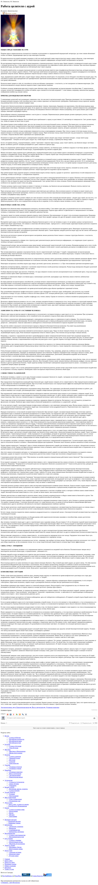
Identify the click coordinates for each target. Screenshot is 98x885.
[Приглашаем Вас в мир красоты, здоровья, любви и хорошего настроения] (37, 876)
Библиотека (8, 825)
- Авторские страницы (15, 826)
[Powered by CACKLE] (94, 709)
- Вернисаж (12, 828)
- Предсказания (13, 796)
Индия (7, 736)
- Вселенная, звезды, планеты (18, 789)
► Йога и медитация (37, 707)
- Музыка (11, 815)
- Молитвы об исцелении (16, 844)
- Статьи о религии (14, 756)
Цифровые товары (14, 823)
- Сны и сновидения (15, 799)
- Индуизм (11, 760)
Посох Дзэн (8, 850)
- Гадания (11, 794)
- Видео (10, 813)
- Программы (12, 816)
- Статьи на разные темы (16, 809)
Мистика (7, 749)
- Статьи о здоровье (14, 840)
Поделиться (75, 723)
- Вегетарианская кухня (16, 837)
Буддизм (7, 744)
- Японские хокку (14, 854)
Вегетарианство (10, 833)
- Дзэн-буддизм (13, 748)
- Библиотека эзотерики (16, 832)
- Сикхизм (11, 761)
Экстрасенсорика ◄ (7, 707)
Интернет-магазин (11, 819)
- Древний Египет (14, 758)
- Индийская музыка (15, 741)
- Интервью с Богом (14, 847)
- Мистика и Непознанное (16, 751)
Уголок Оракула (10, 792)
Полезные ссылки (10, 864)
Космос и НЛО (9, 787)
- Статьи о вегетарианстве (16, 835)
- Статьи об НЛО (14, 790)
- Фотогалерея (13, 811)
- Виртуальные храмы (15, 849)
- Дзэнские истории (14, 852)
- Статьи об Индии (14, 737)
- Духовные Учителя (15, 767)
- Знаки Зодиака (13, 784)
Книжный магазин (14, 821)
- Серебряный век (14, 830)
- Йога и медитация (14, 773)
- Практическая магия (15, 777)
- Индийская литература (16, 739)
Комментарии (6, 710)
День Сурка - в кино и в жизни (18, 804)
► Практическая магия (22, 707)
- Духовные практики (15, 772)
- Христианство (13, 763)
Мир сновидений (10, 797)
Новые (3, 723)
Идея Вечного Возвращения (17, 806)
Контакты (8, 867)
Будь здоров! (9, 838)
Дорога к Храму (10, 845)
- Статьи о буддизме (14, 746)
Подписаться (86, 723)
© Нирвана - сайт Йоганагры (10, 882)
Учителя (7, 765)
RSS (95, 723)
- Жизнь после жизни (15, 753)
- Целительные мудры (15, 842)
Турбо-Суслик (9, 869)
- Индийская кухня (14, 743)
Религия (7, 755)
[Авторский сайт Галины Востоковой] (47, 876)
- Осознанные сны (14, 801)
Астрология (8, 780)
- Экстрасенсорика (14, 775)
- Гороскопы (12, 785)
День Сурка (8, 802)
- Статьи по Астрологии (16, 782)
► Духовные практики (51, 707)
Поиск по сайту (10, 862)
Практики (8, 770)
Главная (7, 859)
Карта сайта (8, 861)
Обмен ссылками (10, 866)
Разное (7, 808)
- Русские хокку (13, 856)
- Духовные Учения (14, 768)
